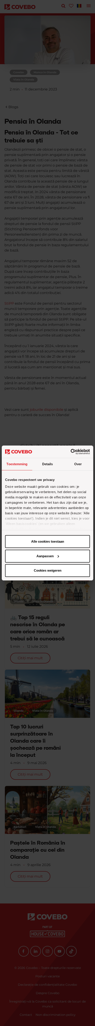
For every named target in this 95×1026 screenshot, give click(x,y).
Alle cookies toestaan (47, 541)
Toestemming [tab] (16, 464)
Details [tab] (47, 464)
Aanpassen (45, 556)
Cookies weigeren (47, 570)
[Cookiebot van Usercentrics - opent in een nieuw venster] (70, 452)
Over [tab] (78, 464)
